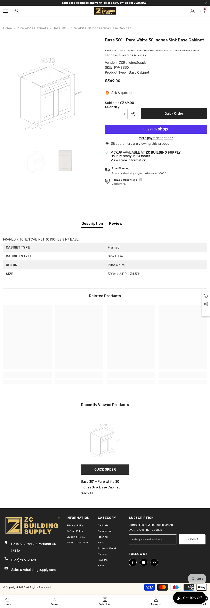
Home (7, 28)
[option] (51, 88)
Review (115, 223)
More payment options (156, 138)
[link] (27, 375)
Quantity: (112, 107)
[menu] (5, 10)
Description (92, 223)
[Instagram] (143, 562)
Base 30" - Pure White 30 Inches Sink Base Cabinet (100, 484)
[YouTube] (154, 562)
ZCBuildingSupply (133, 63)
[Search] (17, 10)
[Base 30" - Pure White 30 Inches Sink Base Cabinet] (105, 438)
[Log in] (193, 11)
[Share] (134, 114)
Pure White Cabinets (32, 28)
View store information (128, 160)
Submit (192, 539)
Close (206, 3)
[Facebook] (133, 562)
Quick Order (173, 113)
